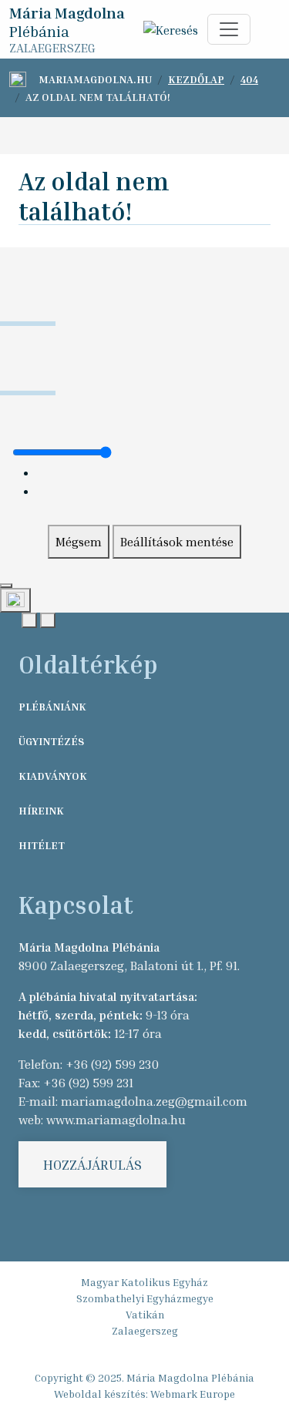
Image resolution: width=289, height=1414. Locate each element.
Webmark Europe (192, 1393)
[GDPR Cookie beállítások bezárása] (6, 585)
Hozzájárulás (92, 1164)
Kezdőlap (196, 79)
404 (249, 79)
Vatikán (145, 1314)
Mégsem (78, 541)
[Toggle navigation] (228, 29)
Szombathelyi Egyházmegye (144, 1298)
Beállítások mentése (177, 541)
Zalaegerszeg (145, 1330)
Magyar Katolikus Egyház (144, 1281)
